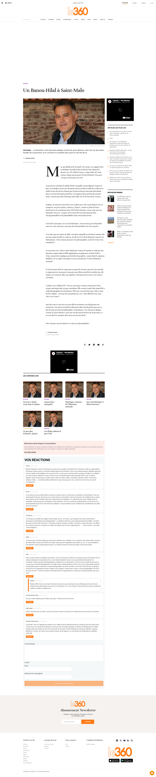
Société (58, 19)
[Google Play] (127, 760)
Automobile (26, 756)
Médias (83, 19)
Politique (43, 19)
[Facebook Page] (117, 740)
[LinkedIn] (128, 740)
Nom (26, 666)
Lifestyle (102, 19)
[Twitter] (121, 740)
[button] (152, 773)
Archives (46, 748)
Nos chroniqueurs (27, 763)
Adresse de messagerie (33, 673)
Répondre (29, 485)
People (95, 19)
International (67, 19)
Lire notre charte (30, 452)
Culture (76, 19)
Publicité (46, 746)
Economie (51, 19)
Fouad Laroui (30, 158)
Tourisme (110, 19)
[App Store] (114, 760)
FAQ (66, 744)
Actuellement (26, 19)
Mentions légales (90, 744)
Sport (89, 19)
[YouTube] (124, 740)
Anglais (143, 3)
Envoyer (88, 721)
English (135, 3)
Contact (67, 746)
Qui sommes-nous (48, 744)
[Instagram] (132, 740)
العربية (151, 3)
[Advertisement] (54, 49)
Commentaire (29, 644)
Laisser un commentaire (64, 683)
